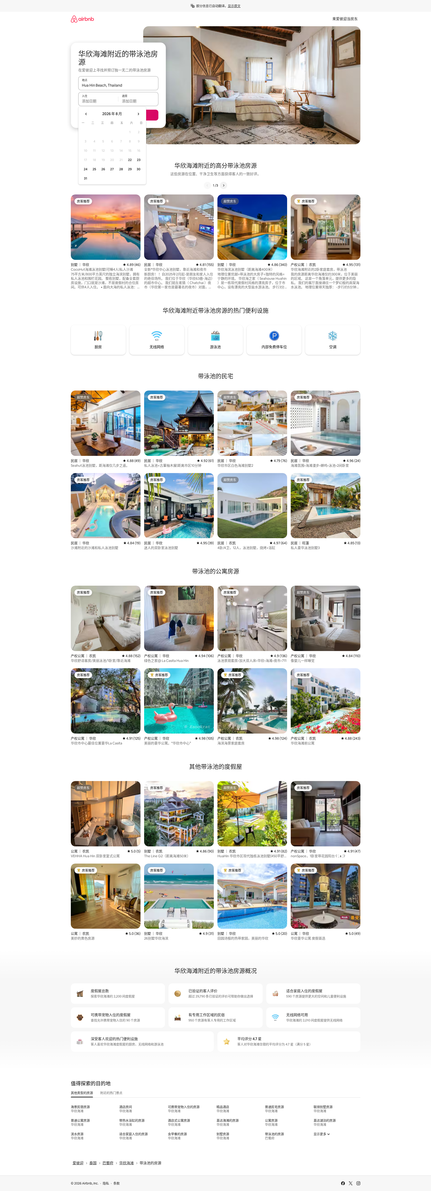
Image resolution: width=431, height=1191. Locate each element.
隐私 (106, 1183)
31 (85, 178)
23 (138, 160)
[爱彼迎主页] (82, 19)
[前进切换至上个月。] (86, 114)
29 (130, 169)
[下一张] (223, 185)
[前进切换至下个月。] (138, 114)
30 (138, 169)
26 (103, 169)
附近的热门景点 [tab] (111, 1093)
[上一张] (207, 185)
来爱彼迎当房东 (345, 19)
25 (94, 169)
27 (112, 169)
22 (130, 160)
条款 (116, 1183)
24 (85, 169)
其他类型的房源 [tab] (82, 1093)
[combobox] (118, 85)
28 (121, 169)
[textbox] (98, 101)
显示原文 (234, 6)
